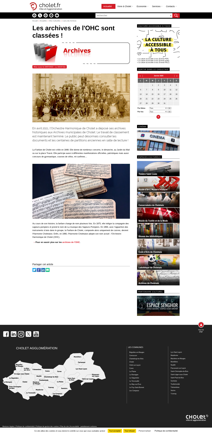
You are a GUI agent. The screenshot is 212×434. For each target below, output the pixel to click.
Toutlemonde (175, 384)
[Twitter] (34, 271)
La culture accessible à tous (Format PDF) (153, 59)
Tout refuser (130, 430)
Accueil (35, 21)
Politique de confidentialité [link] (166, 430)
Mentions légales (8, 426)
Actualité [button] (107, 6)
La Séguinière (134, 378)
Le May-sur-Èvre (135, 384)
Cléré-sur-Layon (134, 365)
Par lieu (140, 112)
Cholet (131, 362)
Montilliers (174, 362)
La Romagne (133, 375)
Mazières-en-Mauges (178, 358)
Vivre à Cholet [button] (124, 6)
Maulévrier (174, 355)
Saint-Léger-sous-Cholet (179, 374)
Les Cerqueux (134, 391)
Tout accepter (115, 430)
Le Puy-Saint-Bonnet (136, 387)
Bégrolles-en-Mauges (136, 352)
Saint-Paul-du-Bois (177, 378)
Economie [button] (142, 6)
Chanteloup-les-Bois (136, 359)
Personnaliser (145, 430)
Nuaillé (173, 365)
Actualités (43, 21)
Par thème (141, 108)
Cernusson (133, 355)
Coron (131, 368)
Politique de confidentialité (25, 426)
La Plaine (132, 371)
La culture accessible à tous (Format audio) (153, 61)
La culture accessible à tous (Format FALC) (153, 62)
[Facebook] (39, 271)
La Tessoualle (134, 381)
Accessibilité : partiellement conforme (83, 426)
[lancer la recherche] (176, 15)
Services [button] (156, 6)
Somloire (174, 381)
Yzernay (174, 394)
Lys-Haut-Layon (176, 352)
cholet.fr (50, 5)
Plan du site (64, 426)
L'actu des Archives (69, 21)
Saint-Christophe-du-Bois (179, 371)
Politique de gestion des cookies (47, 426)
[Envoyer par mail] (48, 271)
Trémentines (175, 387)
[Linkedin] (43, 271)
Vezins (173, 390)
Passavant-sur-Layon (178, 368)
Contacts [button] (170, 6)
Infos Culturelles (54, 21)
